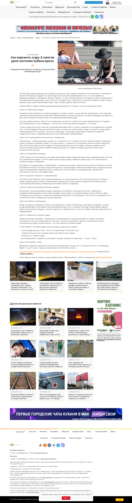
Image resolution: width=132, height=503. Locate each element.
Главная (12, 37)
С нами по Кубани (99, 7)
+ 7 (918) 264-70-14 (22, 453)
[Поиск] (75, 2)
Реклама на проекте (17, 450)
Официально (64, 12)
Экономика (47, 7)
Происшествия (73, 7)
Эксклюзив (21, 7)
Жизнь (113, 7)
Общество (59, 7)
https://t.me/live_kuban (104, 257)
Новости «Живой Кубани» (25, 37)
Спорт (85, 7)
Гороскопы (99, 12)
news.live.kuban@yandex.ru (48, 459)
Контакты (51, 12)
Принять (66, 498)
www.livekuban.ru (48, 477)
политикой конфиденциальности (36, 492)
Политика (35, 7)
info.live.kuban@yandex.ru (40, 453)
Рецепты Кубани (36, 12)
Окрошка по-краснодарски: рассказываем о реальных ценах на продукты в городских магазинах (57, 251)
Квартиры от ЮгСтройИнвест (93, 2)
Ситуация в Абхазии (82, 12)
